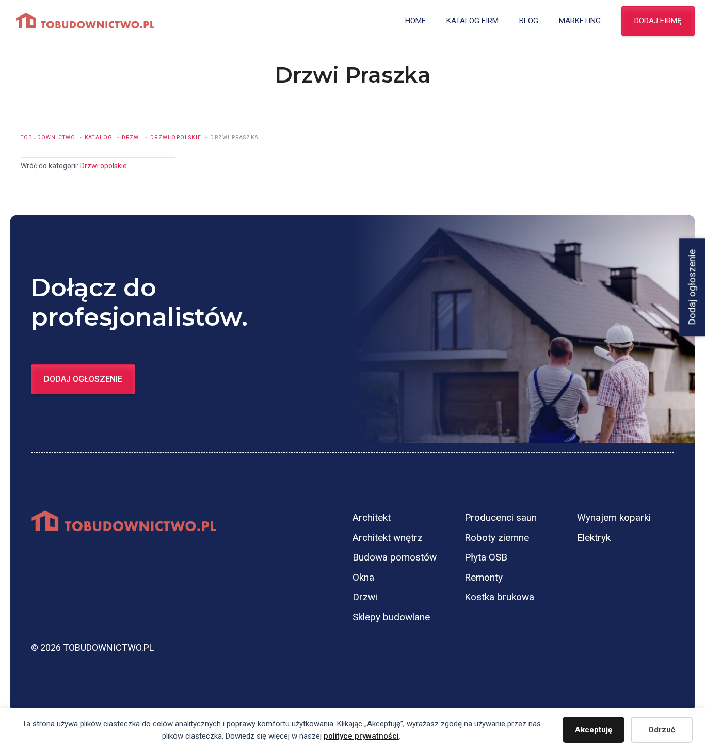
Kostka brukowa (499, 597)
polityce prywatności (361, 736)
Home (415, 20)
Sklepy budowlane (391, 617)
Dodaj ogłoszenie (83, 379)
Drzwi (364, 597)
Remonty (483, 577)
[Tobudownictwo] (85, 21)
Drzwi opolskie (103, 166)
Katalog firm (472, 20)
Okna (363, 577)
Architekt (371, 517)
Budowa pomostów (394, 557)
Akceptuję (593, 729)
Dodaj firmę (658, 20)
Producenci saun (500, 517)
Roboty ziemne (496, 537)
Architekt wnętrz (387, 537)
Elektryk (594, 537)
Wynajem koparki (614, 517)
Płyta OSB (485, 557)
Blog (528, 20)
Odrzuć (661, 729)
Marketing (580, 20)
